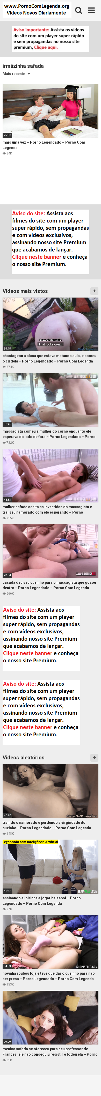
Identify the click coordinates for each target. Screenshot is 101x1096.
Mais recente (14, 74)
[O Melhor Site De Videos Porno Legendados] (37, 10)
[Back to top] (91, 1085)
